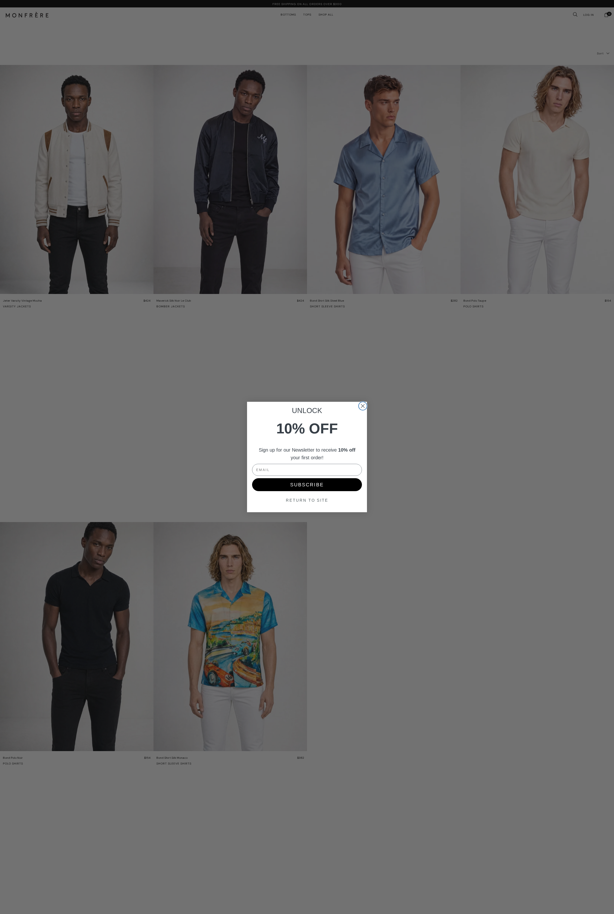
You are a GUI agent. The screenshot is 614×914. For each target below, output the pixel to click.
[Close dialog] (363, 406)
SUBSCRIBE (307, 484)
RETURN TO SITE (307, 500)
